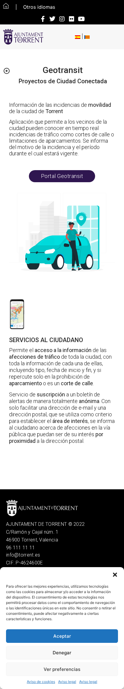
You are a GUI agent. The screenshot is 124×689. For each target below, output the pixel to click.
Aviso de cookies (41, 681)
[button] (115, 575)
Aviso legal (67, 681)
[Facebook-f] (43, 19)
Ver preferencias (62, 669)
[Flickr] (71, 19)
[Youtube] (81, 19)
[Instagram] (62, 19)
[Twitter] (52, 19)
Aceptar (62, 636)
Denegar (62, 653)
